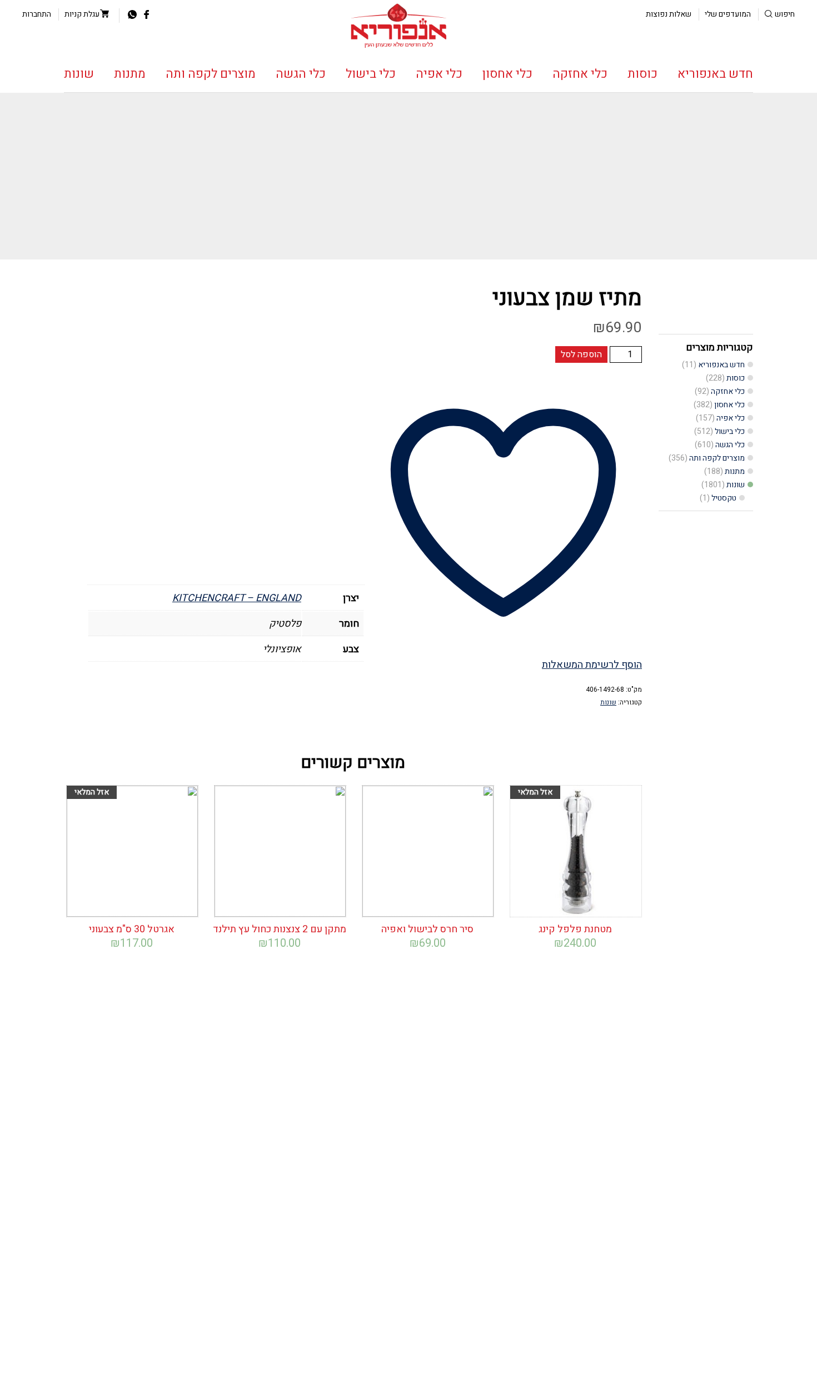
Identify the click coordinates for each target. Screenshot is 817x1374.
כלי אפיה (439, 74)
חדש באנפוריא (715, 74)
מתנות (130, 74)
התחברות (36, 14)
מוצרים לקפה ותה (211, 74)
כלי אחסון (507, 74)
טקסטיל (723, 498)
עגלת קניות (81, 14)
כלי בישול (371, 74)
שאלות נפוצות (668, 14)
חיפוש (785, 14)
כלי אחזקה (579, 74)
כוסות (642, 74)
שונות (79, 74)
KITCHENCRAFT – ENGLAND (236, 598)
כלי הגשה (301, 74)
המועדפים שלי (728, 14)
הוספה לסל (581, 354)
